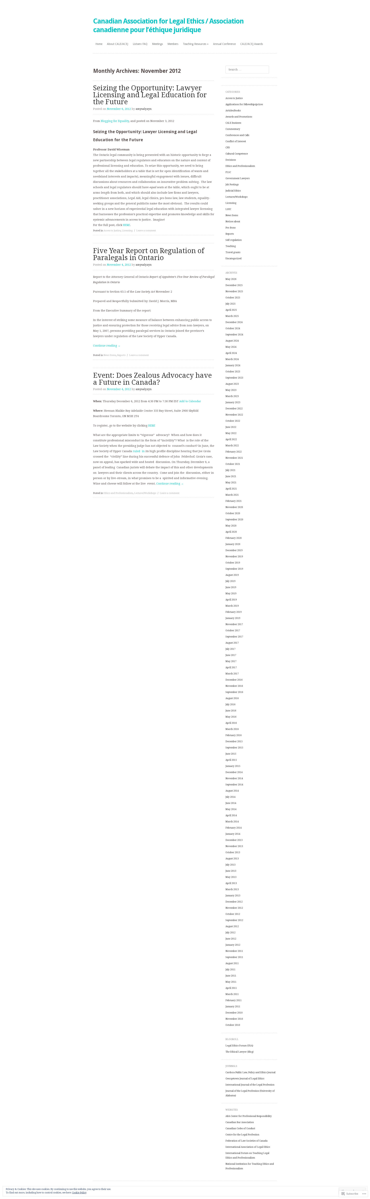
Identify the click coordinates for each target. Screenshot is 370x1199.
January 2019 (232, 618)
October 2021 (232, 464)
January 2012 (232, 945)
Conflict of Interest (235, 141)
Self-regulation (233, 240)
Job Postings (232, 184)
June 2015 (230, 753)
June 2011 (230, 975)
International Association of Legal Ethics (247, 1147)
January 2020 (232, 544)
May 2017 (230, 661)
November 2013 (234, 846)
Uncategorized (233, 258)
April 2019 (231, 599)
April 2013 (231, 883)
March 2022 (232, 445)
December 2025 (234, 285)
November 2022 (234, 414)
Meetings (157, 43)
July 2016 (230, 704)
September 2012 (234, 920)
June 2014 (230, 803)
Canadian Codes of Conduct (240, 1128)
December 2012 (234, 901)
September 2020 (234, 519)
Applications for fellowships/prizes (244, 104)
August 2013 (232, 858)
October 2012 (232, 914)
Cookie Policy (79, 1192)
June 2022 (230, 427)
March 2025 (232, 316)
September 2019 (234, 569)
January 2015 (232, 766)
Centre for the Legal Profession (242, 1134)
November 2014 (234, 778)
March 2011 (232, 994)
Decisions (230, 160)
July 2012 (230, 932)
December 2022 (234, 408)
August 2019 (232, 575)
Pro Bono (230, 227)
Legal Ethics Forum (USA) (239, 1045)
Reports (121, 355)
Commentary (232, 129)
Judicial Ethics (233, 190)
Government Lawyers (237, 178)
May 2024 (230, 347)
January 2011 (232, 1006)
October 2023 (232, 371)
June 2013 (230, 871)
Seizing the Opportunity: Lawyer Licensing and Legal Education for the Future (150, 95)
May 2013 (230, 877)
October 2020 (232, 513)
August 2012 (232, 926)
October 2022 (232, 421)
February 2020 (233, 538)
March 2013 (232, 889)
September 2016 (234, 692)
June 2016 (230, 710)
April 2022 (231, 439)
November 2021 (234, 458)
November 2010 (234, 1019)
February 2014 (233, 827)
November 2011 (234, 951)
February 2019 (233, 612)
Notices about (232, 221)
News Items (109, 355)
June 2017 (230, 655)
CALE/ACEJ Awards (251, 43)
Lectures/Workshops (145, 493)
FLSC (228, 172)
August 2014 (232, 790)
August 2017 (232, 642)
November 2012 (234, 908)
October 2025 (232, 297)
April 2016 (231, 723)
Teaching (230, 246)
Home (98, 43)
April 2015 (231, 760)
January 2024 (232, 365)
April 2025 (231, 310)
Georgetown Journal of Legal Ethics (244, 1078)
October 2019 (232, 562)
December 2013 (234, 840)
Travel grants (232, 252)
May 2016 (230, 716)
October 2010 (232, 1025)
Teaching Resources (194, 43)
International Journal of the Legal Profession (249, 1084)
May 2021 (230, 482)
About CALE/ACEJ (117, 43)
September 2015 (234, 747)
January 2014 (232, 834)
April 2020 (231, 532)
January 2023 (232, 402)
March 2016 (232, 729)
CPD (227, 147)
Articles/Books (233, 110)
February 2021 (233, 501)
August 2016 (232, 698)
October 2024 (232, 328)
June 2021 (230, 476)
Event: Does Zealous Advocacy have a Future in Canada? (152, 378)
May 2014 (230, 809)
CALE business (233, 123)
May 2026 (230, 279)
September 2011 (234, 957)
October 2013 (232, 852)
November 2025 (234, 291)
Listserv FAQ (140, 43)
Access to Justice (112, 230)
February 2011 (233, 1000)
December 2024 (234, 322)
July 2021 (230, 470)
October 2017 (232, 630)
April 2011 (231, 988)
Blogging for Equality (115, 121)
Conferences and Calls (237, 135)
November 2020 (234, 507)
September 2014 (234, 784)
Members (172, 43)
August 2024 (232, 340)
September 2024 (234, 334)
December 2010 (234, 1012)
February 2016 (233, 735)
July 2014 (230, 797)
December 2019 (234, 550)
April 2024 (231, 353)
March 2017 (232, 673)
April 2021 (231, 488)
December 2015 (234, 741)
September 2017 (234, 636)
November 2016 (234, 686)
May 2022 (230, 433)
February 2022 (233, 451)
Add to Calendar (190, 401)
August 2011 (232, 963)
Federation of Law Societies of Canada (246, 1140)
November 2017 (234, 624)
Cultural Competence (236, 153)
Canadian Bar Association (239, 1122)
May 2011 (230, 982)
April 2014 (231, 815)
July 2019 (230, 581)
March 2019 (232, 606)
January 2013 (232, 895)
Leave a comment (146, 230)
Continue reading (106, 345)
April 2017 (231, 667)
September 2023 (234, 377)
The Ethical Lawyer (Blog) (239, 1051)
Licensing (127, 230)
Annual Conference (224, 43)
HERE (126, 225)
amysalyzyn (144, 108)
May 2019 (230, 593)
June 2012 (230, 938)
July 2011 (230, 969)
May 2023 (230, 390)
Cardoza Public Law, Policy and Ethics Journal (250, 1072)
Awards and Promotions (238, 116)
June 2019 (230, 587)
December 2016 (234, 679)
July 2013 (230, 864)
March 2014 (232, 821)
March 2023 (232, 396)
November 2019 (234, 556)
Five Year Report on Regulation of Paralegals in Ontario (148, 254)
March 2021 (232, 495)
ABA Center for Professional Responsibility (248, 1116)
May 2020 (230, 525)
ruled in (139, 451)
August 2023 (232, 384)
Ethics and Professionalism (118, 493)
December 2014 (234, 772)
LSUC (228, 209)
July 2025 (230, 303)
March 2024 (232, 359)
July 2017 (230, 649)
